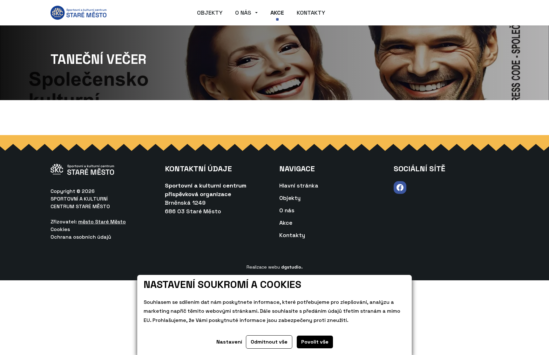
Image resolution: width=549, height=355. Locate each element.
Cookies (60, 229)
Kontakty (311, 12)
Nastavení (229, 341)
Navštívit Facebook (400, 187)
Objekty (209, 12)
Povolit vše (315, 341)
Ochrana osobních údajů (81, 237)
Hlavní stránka (298, 185)
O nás (243, 12)
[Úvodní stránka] (78, 12)
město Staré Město (102, 221)
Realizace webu (275, 267)
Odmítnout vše (269, 341)
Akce (277, 12)
